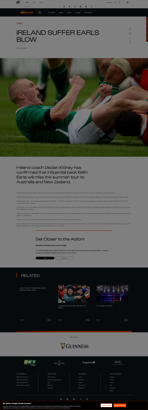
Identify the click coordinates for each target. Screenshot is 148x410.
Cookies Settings (106, 405)
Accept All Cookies (120, 405)
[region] (74, 405)
